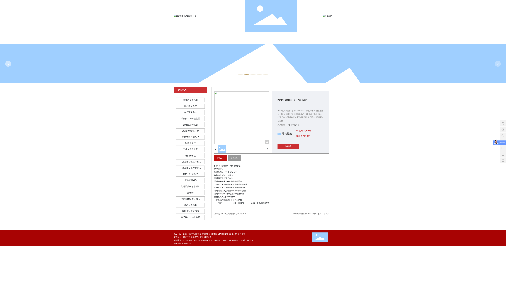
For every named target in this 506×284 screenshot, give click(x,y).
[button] (240, 74)
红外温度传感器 (190, 100)
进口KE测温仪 (190, 180)
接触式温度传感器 (190, 211)
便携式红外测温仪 (190, 137)
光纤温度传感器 (190, 124)
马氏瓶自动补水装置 (190, 217)
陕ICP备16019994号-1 (183, 243)
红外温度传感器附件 (190, 186)
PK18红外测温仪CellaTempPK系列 (307, 213)
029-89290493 (220, 240)
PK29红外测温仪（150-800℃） (234, 213)
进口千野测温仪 (190, 174)
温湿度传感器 (190, 205)
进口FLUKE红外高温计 (190, 162)
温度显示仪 (190, 143)
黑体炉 (190, 192)
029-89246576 (205, 240)
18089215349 (303, 136)
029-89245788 (303, 131)
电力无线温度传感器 (190, 198)
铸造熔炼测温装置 (190, 131)
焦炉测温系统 (190, 112)
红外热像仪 (190, 155)
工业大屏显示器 (190, 149)
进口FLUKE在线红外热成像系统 (190, 168)
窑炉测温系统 (190, 106)
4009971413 (234, 240)
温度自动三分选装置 (190, 118)
